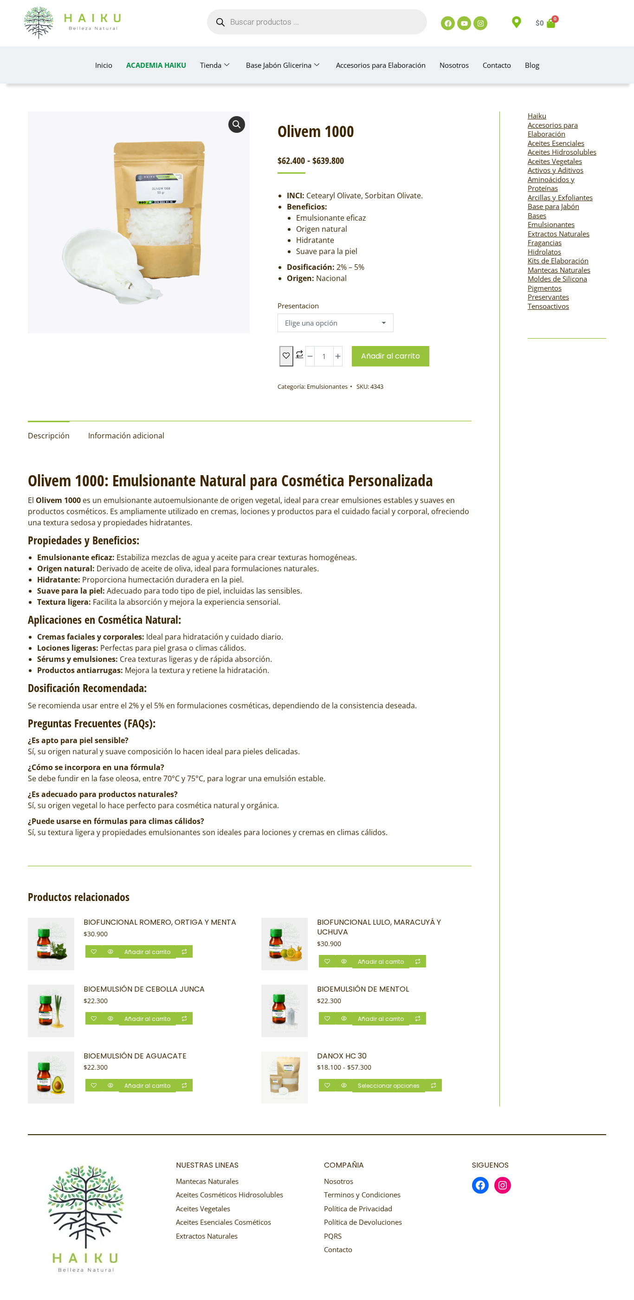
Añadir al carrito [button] (147, 952)
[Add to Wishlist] (286, 356)
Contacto (497, 65)
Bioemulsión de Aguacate (135, 1056)
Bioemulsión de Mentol (363, 989)
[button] (236, 124)
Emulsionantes (327, 386)
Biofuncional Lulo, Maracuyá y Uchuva (379, 927)
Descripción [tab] (49, 436)
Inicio (103, 65)
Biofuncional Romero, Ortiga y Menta (160, 923)
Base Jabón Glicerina (278, 65)
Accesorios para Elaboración (381, 65)
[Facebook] (448, 23)
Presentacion (298, 305)
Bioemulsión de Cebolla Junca (144, 989)
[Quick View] (110, 951)
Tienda (210, 65)
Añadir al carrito (390, 356)
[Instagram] (480, 23)
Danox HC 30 (342, 1056)
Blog (532, 65)
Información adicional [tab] (126, 436)
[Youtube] (464, 23)
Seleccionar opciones (389, 1086)
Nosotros (454, 65)
